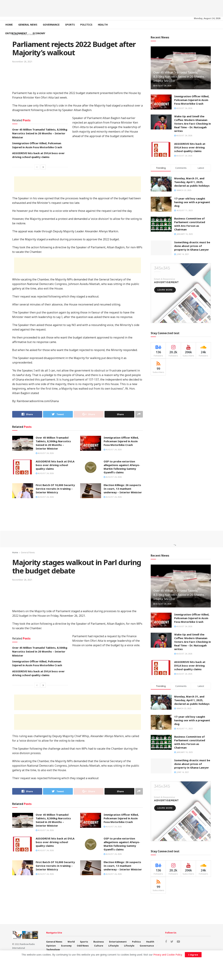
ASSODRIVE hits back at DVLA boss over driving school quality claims (55, 465)
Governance (51, 24)
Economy (39, 33)
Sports (70, 24)
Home (9, 24)
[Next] (43, 167)
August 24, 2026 (45, 453)
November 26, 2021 (22, 61)
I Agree (193, 954)
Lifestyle (113, 945)
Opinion (51, 945)
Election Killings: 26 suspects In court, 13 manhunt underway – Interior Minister (123, 488)
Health (103, 24)
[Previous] (37, 167)
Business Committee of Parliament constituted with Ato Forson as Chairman (189, 224)
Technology (53, 949)
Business (98, 941)
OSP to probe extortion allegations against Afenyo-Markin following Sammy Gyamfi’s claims (122, 467)
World (71, 941)
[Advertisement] (111, 8)
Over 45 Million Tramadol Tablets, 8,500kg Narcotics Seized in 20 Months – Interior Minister (39, 133)
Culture (98, 945)
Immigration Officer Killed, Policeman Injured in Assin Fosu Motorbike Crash (121, 441)
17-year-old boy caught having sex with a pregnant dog (192, 202)
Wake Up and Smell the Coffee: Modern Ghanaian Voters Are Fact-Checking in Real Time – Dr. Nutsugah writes (192, 124)
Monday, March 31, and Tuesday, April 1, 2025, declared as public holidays (192, 182)
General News (27, 24)
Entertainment (16, 33)
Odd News (83, 945)
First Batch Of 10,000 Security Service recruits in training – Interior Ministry (55, 488)
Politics (86, 24)
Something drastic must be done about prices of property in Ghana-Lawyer (192, 245)
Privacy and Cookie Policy (167, 954)
